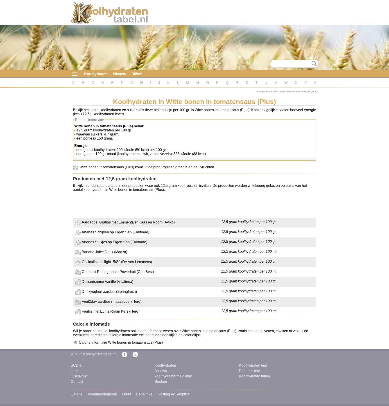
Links (75, 371)
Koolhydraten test (253, 365)
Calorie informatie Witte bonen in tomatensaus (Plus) (121, 342)
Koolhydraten (96, 74)
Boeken (161, 381)
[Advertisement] (194, 205)
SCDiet (76, 365)
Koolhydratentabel (267, 91)
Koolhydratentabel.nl (99, 354)
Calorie (76, 394)
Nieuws (119, 74)
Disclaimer (79, 376)
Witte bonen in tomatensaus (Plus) (298, 91)
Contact (77, 381)
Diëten (136, 74)
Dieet (126, 394)
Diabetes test (249, 371)
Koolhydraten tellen (254, 376)
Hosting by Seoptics (174, 394)
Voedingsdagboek (102, 394)
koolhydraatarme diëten (173, 376)
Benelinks (144, 394)
